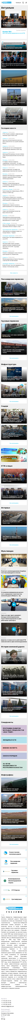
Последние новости (8, 128)
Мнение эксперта (10, 748)
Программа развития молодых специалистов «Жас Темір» (13, 730)
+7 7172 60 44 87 (6, 1004)
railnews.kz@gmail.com (7, 1006)
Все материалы (14, 316)
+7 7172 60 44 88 (6, 1002)
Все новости (14, 273)
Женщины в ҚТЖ (9, 740)
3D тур (3, 1019)
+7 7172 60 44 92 (6, 1000)
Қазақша (18, 2)
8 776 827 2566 (5, 1015)
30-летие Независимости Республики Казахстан (12, 765)
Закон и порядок (10, 756)
